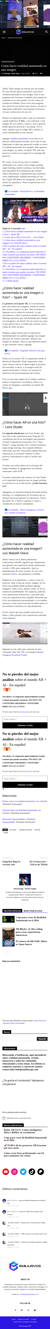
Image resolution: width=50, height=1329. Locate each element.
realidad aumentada (18, 138)
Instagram (6, 655)
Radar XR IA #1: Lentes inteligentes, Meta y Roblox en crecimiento (23, 1131)
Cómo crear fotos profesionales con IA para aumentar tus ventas (24, 1154)
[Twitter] (28, 1310)
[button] (4, 32)
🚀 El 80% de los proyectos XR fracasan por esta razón (25, 1146)
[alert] (25, 1118)
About (14, 1319)
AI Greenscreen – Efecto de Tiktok (38, 863)
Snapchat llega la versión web (11, 863)
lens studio (12, 830)
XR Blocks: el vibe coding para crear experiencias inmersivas (29, 932)
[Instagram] (21, 1310)
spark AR (37, 830)
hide (23, 228)
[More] (33, 81)
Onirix (14, 574)
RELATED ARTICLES (12, 911)
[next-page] (7, 952)
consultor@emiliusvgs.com (29, 1294)
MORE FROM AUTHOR (33, 911)
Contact (33, 1319)
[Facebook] (15, 1310)
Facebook (16, 655)
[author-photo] (25, 885)
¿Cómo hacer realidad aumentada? (25, 1322)
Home (3, 38)
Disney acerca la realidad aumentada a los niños (23, 801)
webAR (6, 833)
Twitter (24, 655)
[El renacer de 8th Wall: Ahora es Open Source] (8, 943)
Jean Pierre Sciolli (13, 1222)
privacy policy (25, 712)
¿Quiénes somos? (23, 1319)
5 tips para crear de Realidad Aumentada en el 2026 (25, 1138)
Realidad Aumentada (15, 38)
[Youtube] (34, 1310)
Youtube (39, 652)
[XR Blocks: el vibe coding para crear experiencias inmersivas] (8, 933)
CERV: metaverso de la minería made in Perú (34, 1234)
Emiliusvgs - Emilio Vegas (11, 73)
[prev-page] (3, 952)
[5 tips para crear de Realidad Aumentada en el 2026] (8, 919)
